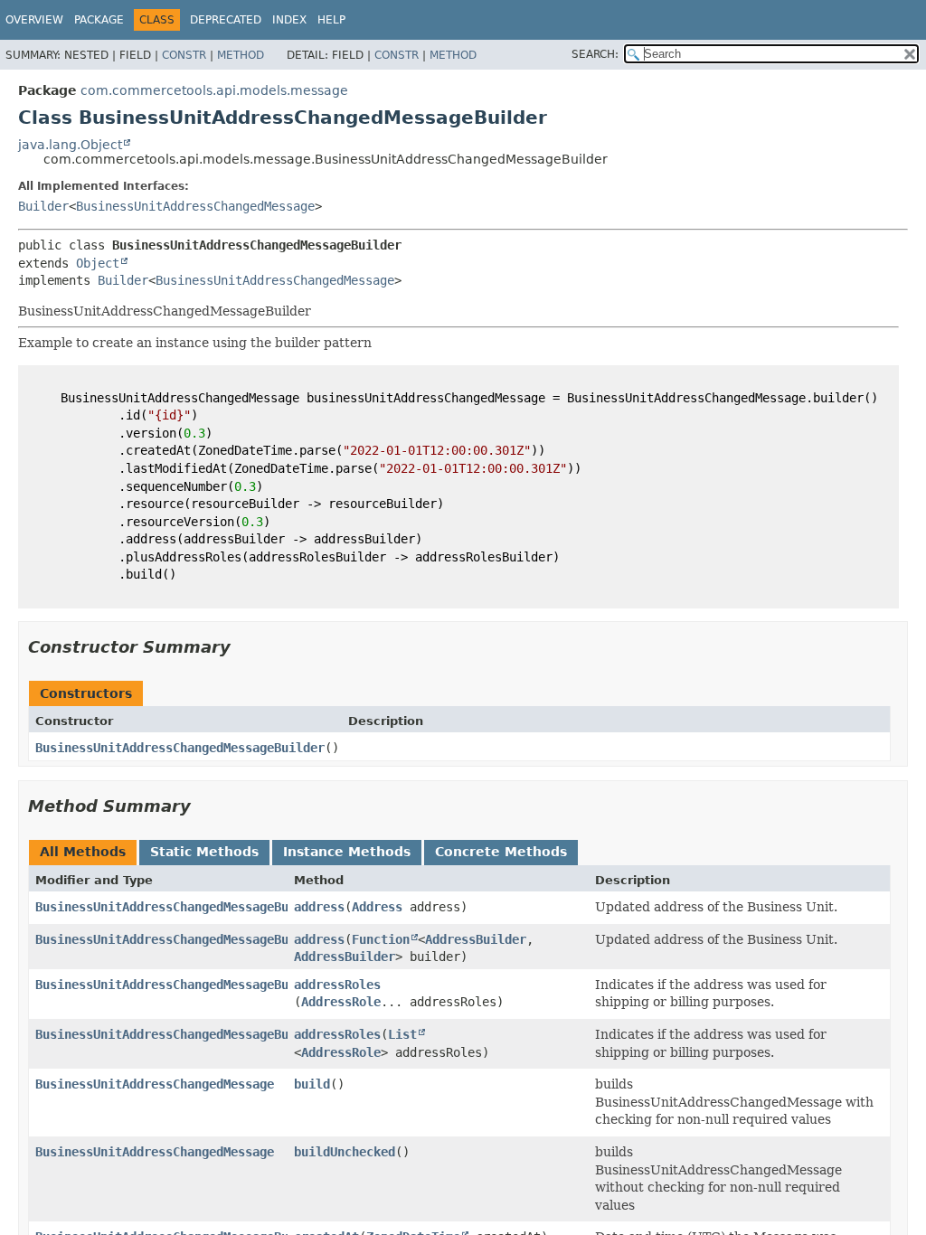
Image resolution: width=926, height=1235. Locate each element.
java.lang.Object (70, 144)
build (312, 1084)
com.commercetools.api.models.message (214, 90)
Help (331, 20)
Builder (43, 206)
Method (240, 55)
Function (381, 939)
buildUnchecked (344, 1152)
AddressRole (341, 1002)
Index (289, 20)
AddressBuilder (475, 939)
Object (97, 263)
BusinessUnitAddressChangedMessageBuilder (180, 747)
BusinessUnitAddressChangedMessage (195, 206)
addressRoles (337, 984)
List (402, 1034)
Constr (184, 55)
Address (377, 907)
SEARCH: (595, 54)
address (319, 907)
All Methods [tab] (83, 851)
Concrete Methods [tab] (501, 851)
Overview (34, 20)
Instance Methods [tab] (347, 851)
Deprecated (225, 20)
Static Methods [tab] (204, 851)
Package (99, 20)
